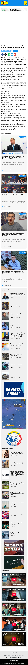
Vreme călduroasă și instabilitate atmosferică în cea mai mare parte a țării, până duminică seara (17, 345)
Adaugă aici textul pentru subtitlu (5, 296)
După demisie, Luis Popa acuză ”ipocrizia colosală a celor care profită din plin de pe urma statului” (13, 234)
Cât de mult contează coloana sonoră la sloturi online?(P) (17, 513)
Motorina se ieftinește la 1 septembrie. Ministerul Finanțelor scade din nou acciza (17, 365)
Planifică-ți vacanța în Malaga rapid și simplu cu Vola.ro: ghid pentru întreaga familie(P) (17, 462)
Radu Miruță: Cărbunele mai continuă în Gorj (16, 355)
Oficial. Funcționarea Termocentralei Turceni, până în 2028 (17, 374)
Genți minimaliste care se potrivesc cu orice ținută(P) (16, 453)
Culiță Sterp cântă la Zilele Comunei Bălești (13, 194)
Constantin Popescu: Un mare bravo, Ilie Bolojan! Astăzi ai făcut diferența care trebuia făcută (13, 272)
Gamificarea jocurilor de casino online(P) (17, 533)
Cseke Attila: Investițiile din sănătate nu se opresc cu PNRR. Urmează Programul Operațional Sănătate (13, 157)
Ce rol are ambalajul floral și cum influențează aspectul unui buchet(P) (17, 493)
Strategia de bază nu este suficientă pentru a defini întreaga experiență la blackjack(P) (16, 523)
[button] (2, 54)
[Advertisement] (14, 28)
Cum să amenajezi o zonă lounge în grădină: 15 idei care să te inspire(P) (17, 483)
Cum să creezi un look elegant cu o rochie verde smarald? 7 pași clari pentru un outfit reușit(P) (17, 503)
